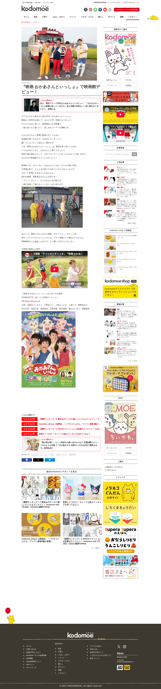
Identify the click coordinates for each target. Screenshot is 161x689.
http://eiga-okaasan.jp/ (31, 301)
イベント (72, 17)
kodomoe (27, 22)
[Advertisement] (62, 405)
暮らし (100, 17)
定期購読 (128, 85)
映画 (52, 455)
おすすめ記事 (29, 419)
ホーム (26, 17)
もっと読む (95, 548)
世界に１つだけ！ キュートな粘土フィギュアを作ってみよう (64, 434)
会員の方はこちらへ (33, 652)
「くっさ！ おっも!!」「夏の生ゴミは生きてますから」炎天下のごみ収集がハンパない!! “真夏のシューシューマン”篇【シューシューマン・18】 (127, 192)
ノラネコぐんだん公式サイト (100, 655)
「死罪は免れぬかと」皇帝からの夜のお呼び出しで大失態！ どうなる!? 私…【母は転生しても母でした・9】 (127, 182)
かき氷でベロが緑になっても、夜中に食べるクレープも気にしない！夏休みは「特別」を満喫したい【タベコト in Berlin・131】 (126, 314)
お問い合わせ (111, 470)
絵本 (35, 17)
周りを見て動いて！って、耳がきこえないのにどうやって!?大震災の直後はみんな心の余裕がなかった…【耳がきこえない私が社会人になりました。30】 (126, 204)
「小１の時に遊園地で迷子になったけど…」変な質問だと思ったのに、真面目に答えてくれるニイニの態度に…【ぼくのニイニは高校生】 (126, 216)
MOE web (93, 649)
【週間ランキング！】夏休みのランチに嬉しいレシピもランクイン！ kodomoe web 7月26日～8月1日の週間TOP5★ (70, 419)
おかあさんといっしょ (39, 455)
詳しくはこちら (111, 448)
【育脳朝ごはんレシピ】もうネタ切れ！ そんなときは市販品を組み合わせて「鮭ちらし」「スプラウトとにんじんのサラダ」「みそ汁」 (127, 353)
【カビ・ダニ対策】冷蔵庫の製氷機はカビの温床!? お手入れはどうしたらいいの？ (127, 335)
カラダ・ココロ (87, 17)
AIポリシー (30, 664)
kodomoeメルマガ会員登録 (127, 10)
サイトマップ (31, 667)
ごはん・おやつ (58, 17)
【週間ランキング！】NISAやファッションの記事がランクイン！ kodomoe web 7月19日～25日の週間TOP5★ (70, 429)
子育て (44, 17)
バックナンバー (111, 85)
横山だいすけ (61, 455)
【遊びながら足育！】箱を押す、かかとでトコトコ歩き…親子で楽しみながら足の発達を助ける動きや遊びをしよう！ (126, 326)
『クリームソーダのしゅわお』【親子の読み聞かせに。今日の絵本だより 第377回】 (126, 343)
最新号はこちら (111, 80)
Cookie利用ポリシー (33, 661)
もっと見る (133, 361)
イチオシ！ (132, 17)
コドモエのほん (115, 2)
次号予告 (128, 80)
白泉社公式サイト (96, 652)
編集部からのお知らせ (114, 467)
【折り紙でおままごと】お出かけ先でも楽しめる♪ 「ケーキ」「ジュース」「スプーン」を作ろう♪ (126, 172)
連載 (122, 17)
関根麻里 (72, 455)
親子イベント (95, 658)
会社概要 (29, 658)
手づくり (111, 17)
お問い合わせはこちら (131, 2)
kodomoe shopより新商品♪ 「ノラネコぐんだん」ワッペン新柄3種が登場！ (70, 424)
